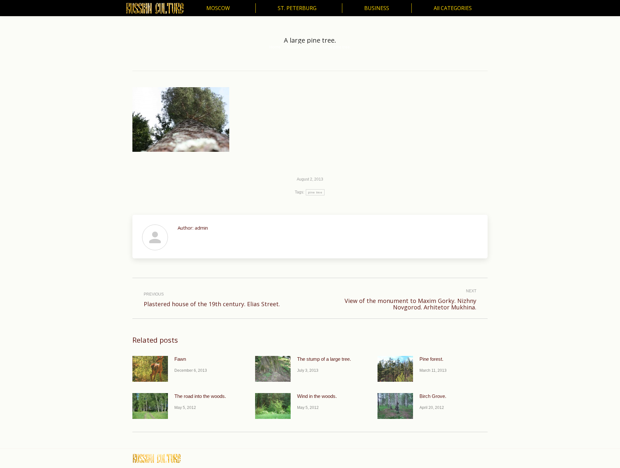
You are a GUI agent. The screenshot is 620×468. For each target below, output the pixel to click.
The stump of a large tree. (324, 359)
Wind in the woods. (317, 396)
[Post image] (150, 369)
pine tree (315, 192)
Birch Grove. (432, 396)
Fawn (180, 359)
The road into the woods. (200, 396)
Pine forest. (431, 359)
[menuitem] (219, 8)
